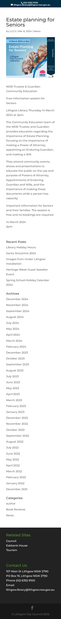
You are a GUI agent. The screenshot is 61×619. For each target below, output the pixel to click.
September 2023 (17, 364)
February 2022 (16, 477)
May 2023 (12, 388)
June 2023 (13, 382)
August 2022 (14, 441)
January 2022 (15, 483)
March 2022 (14, 471)
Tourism (11, 550)
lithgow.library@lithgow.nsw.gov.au (30, 589)
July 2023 (12, 376)
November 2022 (17, 423)
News (37, 31)
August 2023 (14, 370)
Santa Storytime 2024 (21, 253)
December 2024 (17, 299)
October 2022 (15, 429)
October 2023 (15, 358)
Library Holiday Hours (21, 247)
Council (11, 541)
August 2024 (15, 317)
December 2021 (16, 489)
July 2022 (12, 447)
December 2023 (17, 352)
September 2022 (17, 435)
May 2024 (12, 328)
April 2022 (13, 465)
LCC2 (13, 31)
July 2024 (12, 323)
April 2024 (13, 334)
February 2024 (16, 346)
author (11, 503)
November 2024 (17, 305)
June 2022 (13, 453)
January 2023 (15, 412)
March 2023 (14, 400)
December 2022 (17, 417)
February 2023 (16, 406)
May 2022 (12, 459)
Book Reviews (15, 509)
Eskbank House (17, 545)
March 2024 (14, 340)
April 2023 (13, 394)
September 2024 (17, 311)
